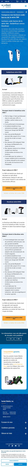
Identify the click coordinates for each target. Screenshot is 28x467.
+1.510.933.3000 (12, 413)
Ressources (20, 12)
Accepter (20, 464)
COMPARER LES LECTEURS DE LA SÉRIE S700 (14, 188)
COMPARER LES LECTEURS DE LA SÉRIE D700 (14, 318)
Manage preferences (13, 460)
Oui (10, 339)
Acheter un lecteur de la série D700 (14, 323)
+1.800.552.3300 (12, 412)
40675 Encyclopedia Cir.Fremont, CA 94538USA (8, 407)
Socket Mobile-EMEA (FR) (8, 12)
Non (18, 339)
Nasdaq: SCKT (6, 417)
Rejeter (7, 464)
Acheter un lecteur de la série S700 (14, 193)
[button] (25, 1)
